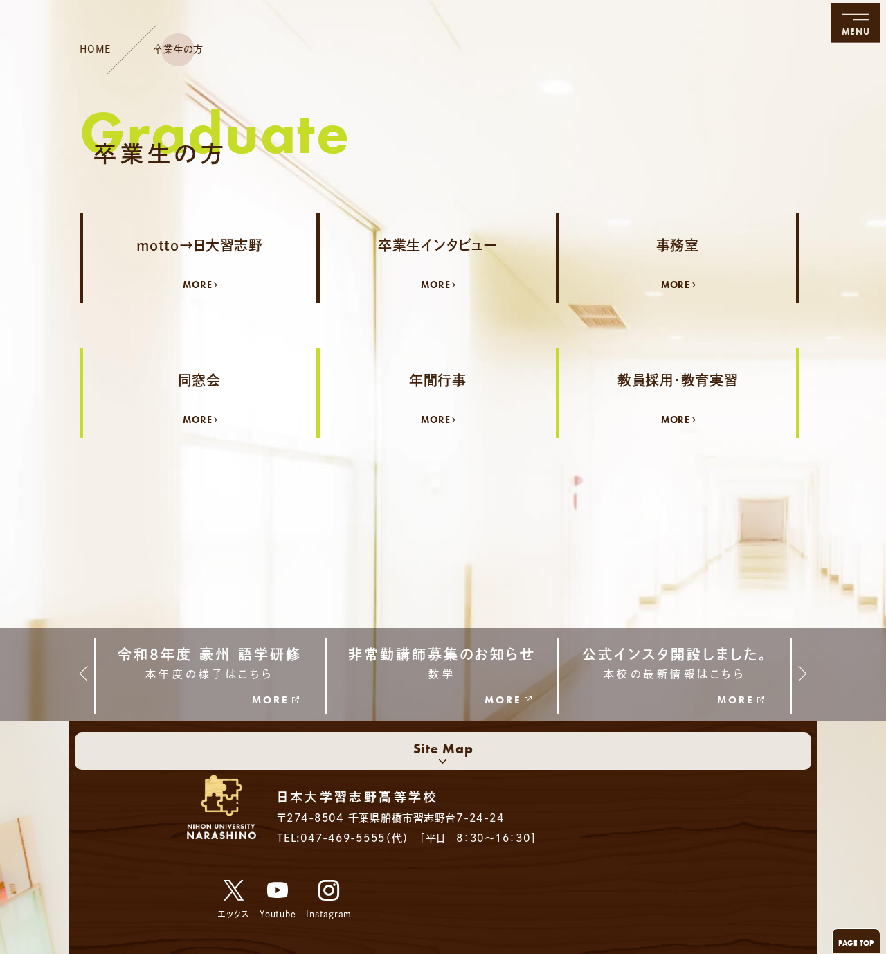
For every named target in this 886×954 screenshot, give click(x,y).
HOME (95, 49)
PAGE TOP (856, 943)
